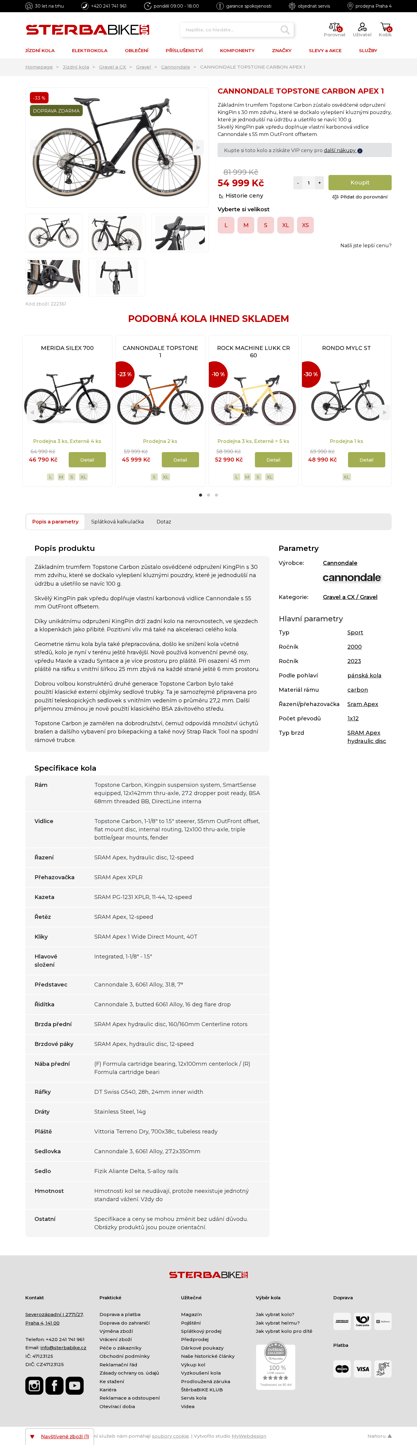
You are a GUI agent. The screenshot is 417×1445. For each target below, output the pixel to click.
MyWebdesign (249, 1436)
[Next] (198, 147)
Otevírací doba (117, 1406)
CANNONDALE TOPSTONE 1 (160, 352)
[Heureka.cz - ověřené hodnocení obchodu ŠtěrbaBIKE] (276, 1365)
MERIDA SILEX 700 (67, 348)
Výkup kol (193, 1365)
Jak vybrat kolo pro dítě (284, 1331)
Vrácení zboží (116, 1339)
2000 (354, 647)
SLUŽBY (368, 50)
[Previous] (35, 147)
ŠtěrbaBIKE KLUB (202, 1390)
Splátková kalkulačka (117, 522)
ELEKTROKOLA (89, 50)
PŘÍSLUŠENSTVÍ (184, 50)
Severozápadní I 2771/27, (54, 1314)
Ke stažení (112, 1381)
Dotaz (164, 522)
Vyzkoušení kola (201, 1373)
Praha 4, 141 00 (42, 1323)
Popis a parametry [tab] (55, 522)
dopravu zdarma (336, 150)
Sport (355, 632)
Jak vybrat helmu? (278, 1323)
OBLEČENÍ (136, 50)
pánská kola (364, 675)
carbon (357, 690)
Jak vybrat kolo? (275, 1314)
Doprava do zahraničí (125, 1323)
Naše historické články (207, 1356)
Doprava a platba (120, 1314)
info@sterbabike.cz (63, 1347)
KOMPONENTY (237, 50)
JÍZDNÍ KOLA (40, 50)
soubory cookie (170, 1436)
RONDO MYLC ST (346, 348)
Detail (87, 460)
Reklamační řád (118, 1365)
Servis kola (193, 1398)
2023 (354, 661)
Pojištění (191, 1323)
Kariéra (108, 1390)
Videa (187, 1406)
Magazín (191, 1314)
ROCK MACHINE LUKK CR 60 (253, 352)
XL (83, 477)
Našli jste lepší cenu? (366, 245)
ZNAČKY (282, 50)
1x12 (353, 718)
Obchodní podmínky (125, 1356)
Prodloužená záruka (205, 1381)
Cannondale (175, 67)
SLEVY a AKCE (325, 50)
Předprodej (195, 1339)
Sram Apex (362, 704)
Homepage (39, 67)
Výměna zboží (116, 1331)
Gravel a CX (112, 67)
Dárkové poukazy (202, 1348)
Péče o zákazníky (120, 1348)
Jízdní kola (76, 67)
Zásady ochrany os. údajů (129, 1373)
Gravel (143, 67)
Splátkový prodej (201, 1331)
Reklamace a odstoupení (130, 1398)
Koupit (360, 182)
